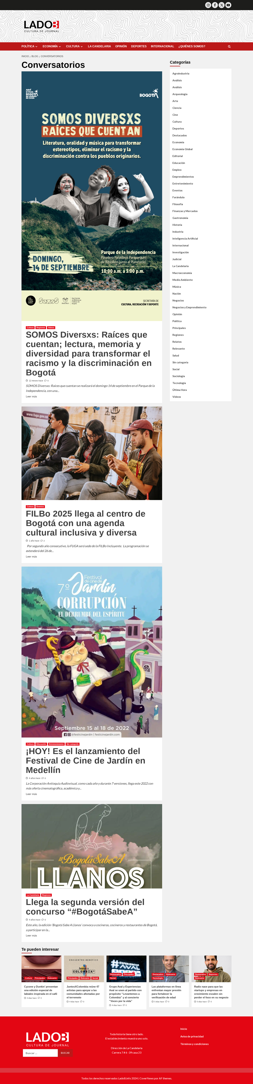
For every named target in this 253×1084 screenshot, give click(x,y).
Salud (175, 355)
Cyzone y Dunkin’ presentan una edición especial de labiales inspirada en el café (41, 990)
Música (176, 286)
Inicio (183, 1028)
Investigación (180, 252)
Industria (177, 231)
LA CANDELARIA (99, 46)
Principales (179, 327)
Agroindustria (180, 73)
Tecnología (179, 382)
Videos (51, 328)
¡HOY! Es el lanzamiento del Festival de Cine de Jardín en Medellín (85, 760)
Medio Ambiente (182, 279)
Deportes (178, 128)
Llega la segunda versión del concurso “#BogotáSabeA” (85, 906)
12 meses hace (36, 381)
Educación (41, 744)
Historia (177, 224)
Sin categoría (72, 744)
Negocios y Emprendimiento (189, 307)
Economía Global (182, 148)
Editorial (177, 155)
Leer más (31, 396)
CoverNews (147, 1078)
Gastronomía (180, 217)
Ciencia (176, 107)
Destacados (179, 135)
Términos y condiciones (194, 1043)
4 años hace (34, 778)
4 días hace (32, 998)
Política (177, 320)
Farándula (178, 197)
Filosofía (177, 203)
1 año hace (34, 541)
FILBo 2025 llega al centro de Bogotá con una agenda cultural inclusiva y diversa (85, 523)
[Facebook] (215, 5)
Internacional (180, 245)
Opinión (177, 314)
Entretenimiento (56, 744)
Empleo (176, 169)
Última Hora (179, 389)
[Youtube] (228, 5)
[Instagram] (208, 5)
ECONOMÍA (50, 46)
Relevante (178, 348)
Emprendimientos (183, 176)
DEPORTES (139, 46)
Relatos (177, 341)
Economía (178, 142)
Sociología (178, 375)
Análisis (177, 80)
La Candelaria (33, 895)
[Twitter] (222, 5)
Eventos (40, 507)
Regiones (40, 328)
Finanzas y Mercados (185, 210)
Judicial (176, 259)
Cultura (30, 328)
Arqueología (179, 93)
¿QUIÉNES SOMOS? (191, 46)
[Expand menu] (36, 46)
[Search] (229, 47)
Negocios (178, 300)
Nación (176, 293)
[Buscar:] (40, 1053)
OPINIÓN (121, 46)
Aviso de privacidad (192, 1036)
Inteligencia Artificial (185, 238)
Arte (175, 100)
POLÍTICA (28, 46)
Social (176, 369)
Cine (175, 114)
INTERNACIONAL (162, 46)
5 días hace (159, 1002)
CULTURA (73, 46)
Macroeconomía (182, 272)
